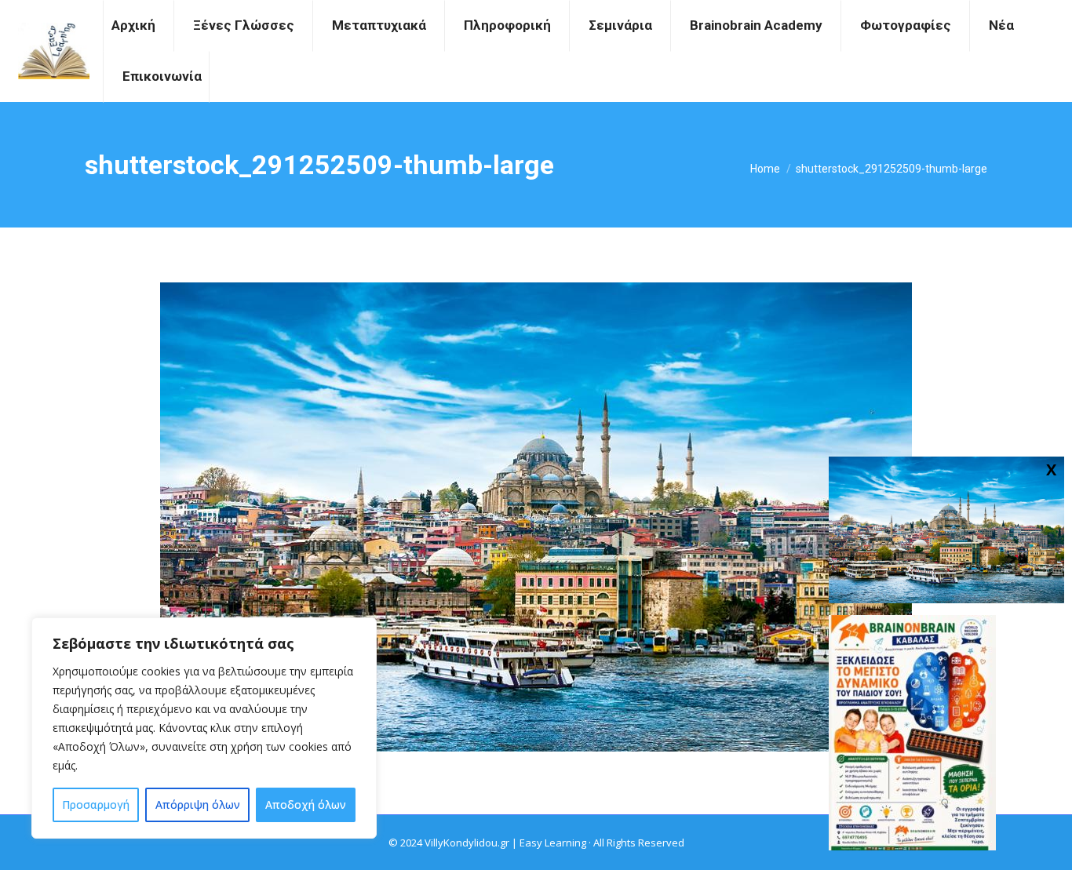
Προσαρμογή (95, 804)
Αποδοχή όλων (305, 804)
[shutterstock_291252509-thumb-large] (536, 517)
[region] (204, 728)
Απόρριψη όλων (197, 804)
